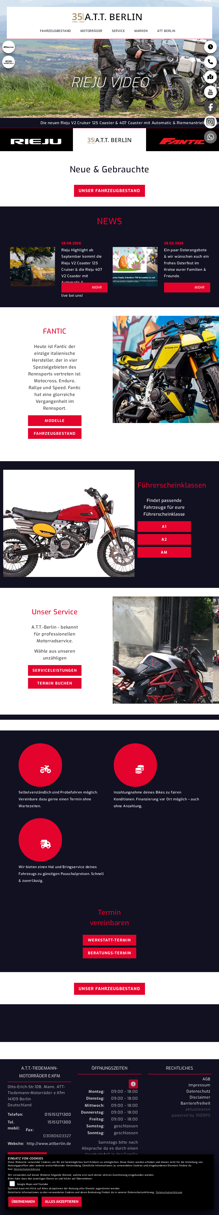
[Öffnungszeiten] (210, 47)
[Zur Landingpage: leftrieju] (8, 62)
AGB (206, 1079)
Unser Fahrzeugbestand (109, 190)
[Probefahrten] (61, 764)
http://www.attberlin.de (49, 1143)
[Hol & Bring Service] (61, 838)
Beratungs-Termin (109, 953)
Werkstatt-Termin (109, 940)
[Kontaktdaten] (210, 62)
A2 (164, 539)
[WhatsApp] (210, 137)
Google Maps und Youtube (32, 1184)
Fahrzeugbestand (55, 31)
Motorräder (91, 31)
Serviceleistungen (55, 670)
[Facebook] (210, 107)
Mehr (97, 287)
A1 (164, 526)
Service (118, 31)
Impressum (199, 1085)
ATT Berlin (166, 31)
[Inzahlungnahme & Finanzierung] (157, 764)
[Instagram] (210, 122)
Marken (141, 31)
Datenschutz (198, 1091)
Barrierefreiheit (195, 1103)
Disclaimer (200, 1097)
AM (164, 552)
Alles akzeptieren (61, 1201)
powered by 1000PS (191, 1115)
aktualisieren (197, 1109)
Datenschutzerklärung (27, 1169)
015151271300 (58, 1114)
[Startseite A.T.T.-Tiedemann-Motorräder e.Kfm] (107, 16)
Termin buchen (54, 683)
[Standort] (210, 77)
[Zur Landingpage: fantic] (8, 47)
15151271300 (59, 1122)
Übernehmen (23, 1201)
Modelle (55, 420)
